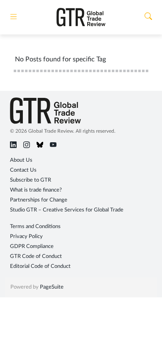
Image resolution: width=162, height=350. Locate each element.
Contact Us (23, 170)
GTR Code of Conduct (36, 256)
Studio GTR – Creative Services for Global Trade (66, 210)
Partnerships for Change (38, 200)
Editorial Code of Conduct (40, 266)
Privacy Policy (26, 236)
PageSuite (52, 287)
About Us (21, 160)
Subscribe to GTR (30, 180)
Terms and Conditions (35, 226)
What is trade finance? (36, 190)
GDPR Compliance (32, 246)
